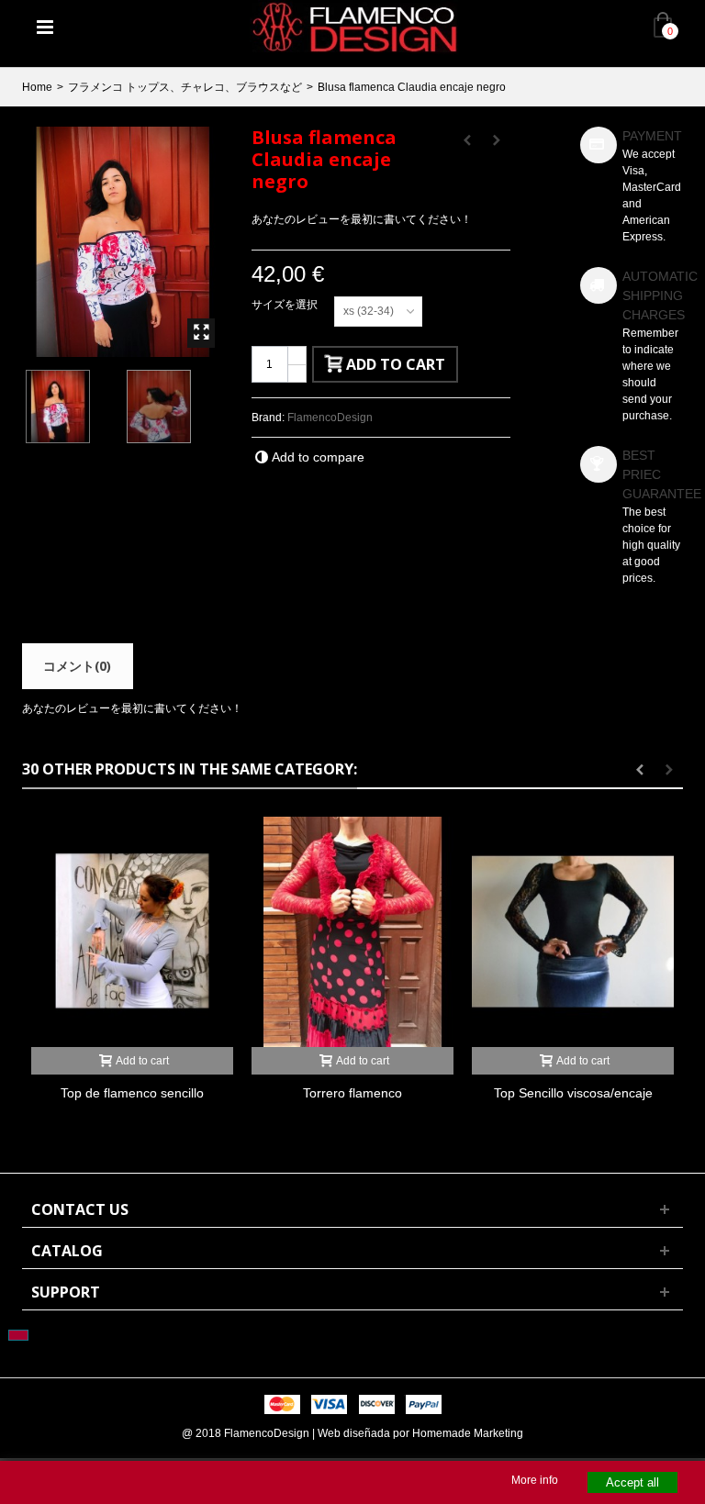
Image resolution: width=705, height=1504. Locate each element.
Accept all (632, 1482)
